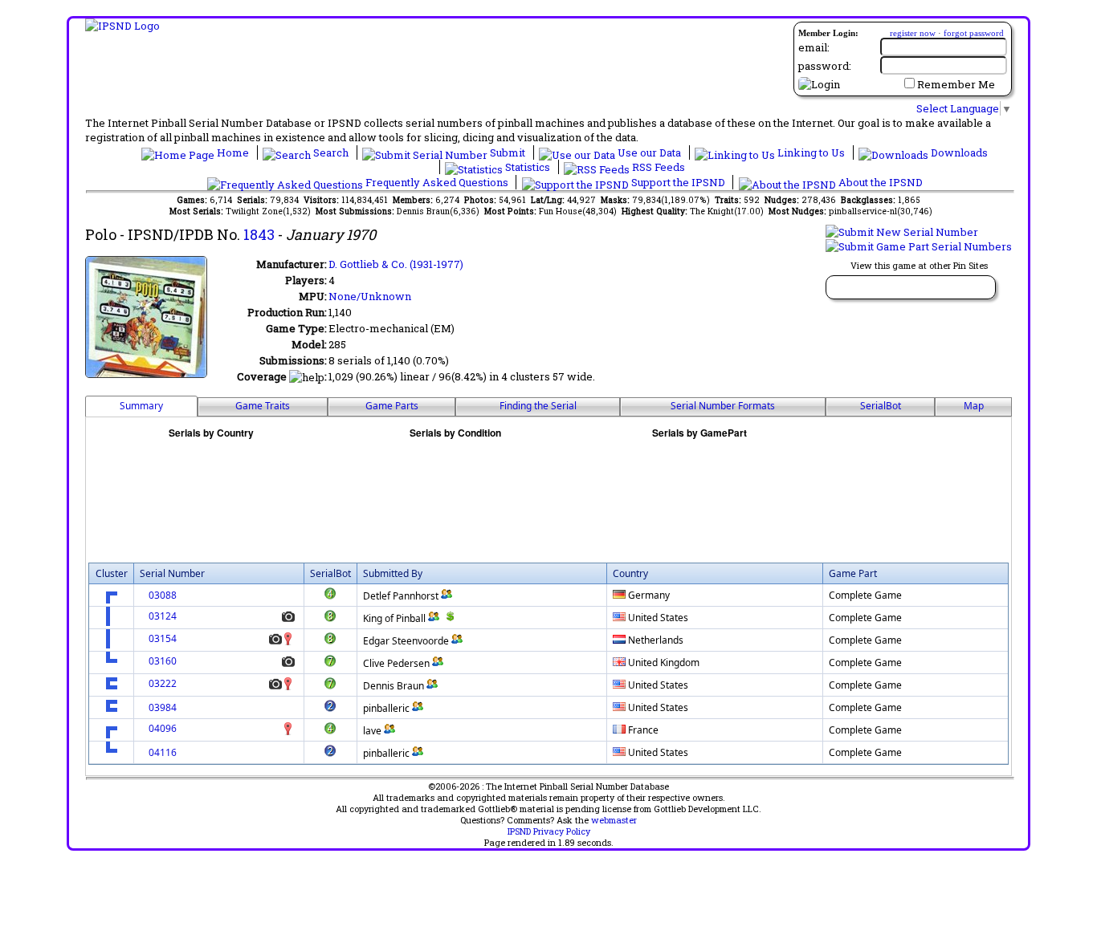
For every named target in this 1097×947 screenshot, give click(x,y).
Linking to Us (811, 152)
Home (232, 152)
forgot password (974, 33)
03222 (163, 683)
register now (913, 33)
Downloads (958, 152)
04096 (163, 728)
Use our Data (649, 152)
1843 (259, 234)
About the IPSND (879, 182)
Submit (507, 152)
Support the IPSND (678, 182)
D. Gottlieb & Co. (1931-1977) (395, 264)
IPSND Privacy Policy (549, 831)
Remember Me (956, 84)
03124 (163, 616)
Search (331, 152)
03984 (163, 707)
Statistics (528, 167)
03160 (163, 661)
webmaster (614, 820)
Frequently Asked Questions (437, 182)
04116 (163, 752)
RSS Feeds (657, 167)
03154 (163, 638)
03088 (163, 595)
